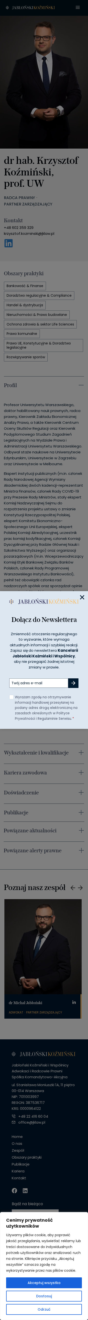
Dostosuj (44, 1296)
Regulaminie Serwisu (54, 718)
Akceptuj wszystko (44, 1282)
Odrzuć (44, 1309)
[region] (44, 1266)
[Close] (82, 597)
